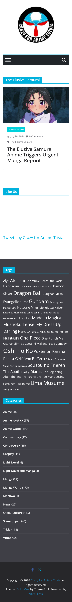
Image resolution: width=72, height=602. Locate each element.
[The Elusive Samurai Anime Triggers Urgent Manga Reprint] (36, 105)
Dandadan (11, 286)
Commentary (12, 437)
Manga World (16, 129)
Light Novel (11, 462)
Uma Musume (48, 383)
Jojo (41, 307)
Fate (25, 302)
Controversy (11, 445)
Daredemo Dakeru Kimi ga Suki (36, 286)
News (7, 504)
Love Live (25, 318)
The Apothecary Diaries (22, 371)
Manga (7, 479)
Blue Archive (31, 281)
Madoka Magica (46, 317)
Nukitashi (11, 338)
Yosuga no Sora (11, 389)
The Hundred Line (31, 377)
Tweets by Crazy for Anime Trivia (33, 237)
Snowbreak (21, 366)
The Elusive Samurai (21, 141)
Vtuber (8, 538)
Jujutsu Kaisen (54, 307)
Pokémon (42, 351)
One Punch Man (53, 338)
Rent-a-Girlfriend (17, 358)
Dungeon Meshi (53, 294)
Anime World (12, 429)
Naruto (24, 331)
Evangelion (12, 301)
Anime (7, 412)
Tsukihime (23, 384)
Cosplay (8, 454)
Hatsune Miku (27, 307)
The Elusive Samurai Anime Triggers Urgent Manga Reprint (32, 155)
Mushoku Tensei (19, 324)
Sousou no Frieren (46, 365)
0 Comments (36, 136)
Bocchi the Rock (51, 281)
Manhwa (9, 496)
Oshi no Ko (18, 351)
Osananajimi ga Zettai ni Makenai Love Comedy (35, 343)
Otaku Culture (13, 513)
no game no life (57, 332)
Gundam (39, 301)
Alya (6, 281)
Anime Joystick (13, 420)
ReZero (38, 358)
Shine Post (8, 366)
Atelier (16, 280)
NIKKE (43, 332)
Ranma (58, 351)
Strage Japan (11, 521)
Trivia (7, 529)
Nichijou (35, 332)
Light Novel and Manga (19, 471)
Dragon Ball (27, 293)
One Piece (30, 338)
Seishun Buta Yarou (56, 359)
